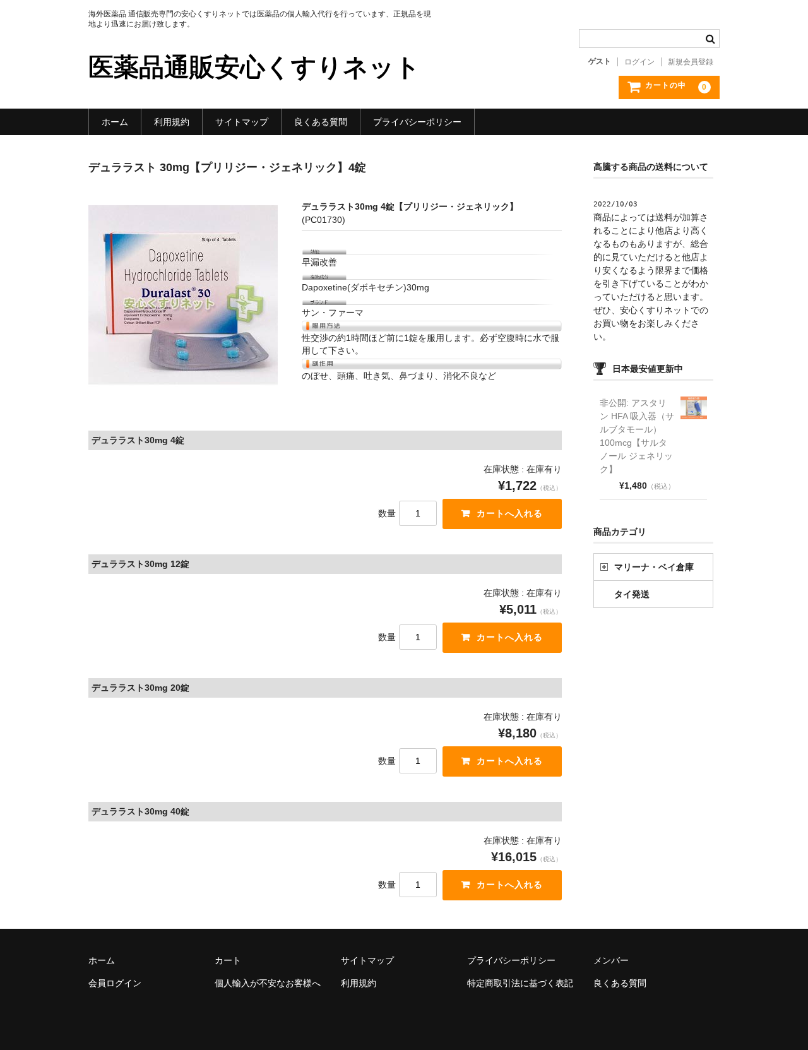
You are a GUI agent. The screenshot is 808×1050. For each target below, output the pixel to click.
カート (228, 960)
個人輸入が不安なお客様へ (268, 983)
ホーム (115, 122)
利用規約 (171, 122)
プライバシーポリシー (417, 122)
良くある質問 (320, 122)
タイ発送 (632, 594)
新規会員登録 (690, 61)
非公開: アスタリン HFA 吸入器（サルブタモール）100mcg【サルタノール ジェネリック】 (637, 436)
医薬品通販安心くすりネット (254, 67)
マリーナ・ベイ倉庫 (654, 567)
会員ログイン (114, 983)
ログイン (639, 61)
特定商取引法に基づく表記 (520, 983)
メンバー (611, 960)
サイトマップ (241, 122)
